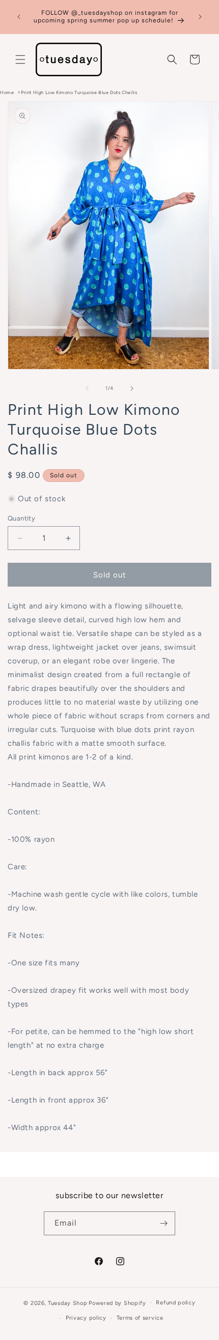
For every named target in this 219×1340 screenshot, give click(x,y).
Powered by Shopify (117, 1302)
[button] (20, 59)
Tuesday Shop (67, 1302)
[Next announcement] (200, 17)
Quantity (21, 518)
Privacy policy (86, 1318)
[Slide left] (87, 388)
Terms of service (140, 1318)
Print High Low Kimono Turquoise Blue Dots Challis (79, 92)
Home (7, 92)
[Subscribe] (163, 1223)
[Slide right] (132, 388)
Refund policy (175, 1302)
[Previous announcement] (19, 17)
